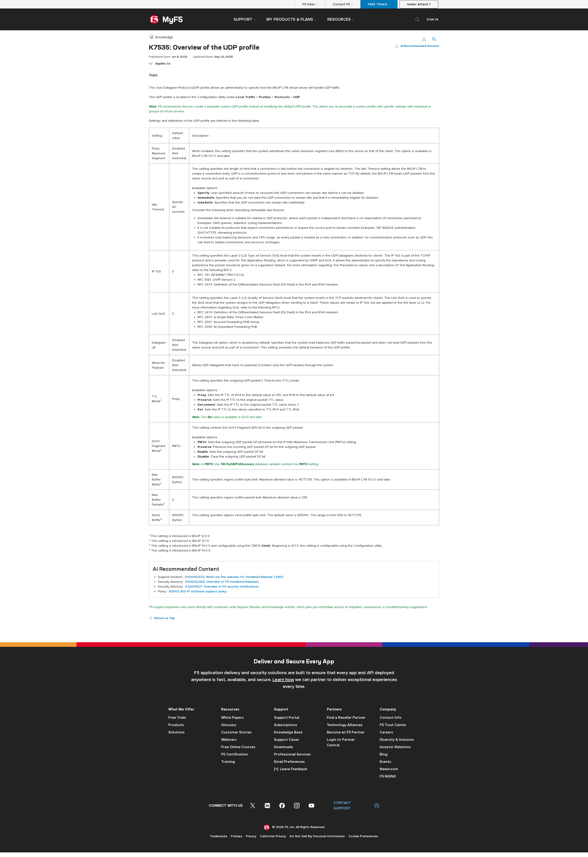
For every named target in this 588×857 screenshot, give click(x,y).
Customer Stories (236, 732)
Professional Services (292, 754)
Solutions (176, 732)
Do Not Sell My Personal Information (317, 836)
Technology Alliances (344, 725)
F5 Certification (234, 754)
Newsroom (389, 769)
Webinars (229, 739)
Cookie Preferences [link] (363, 836)
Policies (236, 836)
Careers (386, 732)
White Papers (232, 717)
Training (228, 761)
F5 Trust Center (393, 725)
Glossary (228, 725)
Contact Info (390, 717)
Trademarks (218, 836)
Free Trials (177, 717)
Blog (383, 754)
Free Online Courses (238, 747)
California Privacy (273, 836)
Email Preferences (289, 761)
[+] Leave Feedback (290, 769)
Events (385, 761)
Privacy (251, 836)
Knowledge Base (288, 732)
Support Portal (286, 717)
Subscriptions (285, 725)
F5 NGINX (388, 776)
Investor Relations (395, 747)
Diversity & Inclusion (397, 739)
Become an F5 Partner (346, 732)
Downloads (283, 747)
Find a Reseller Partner (346, 717)
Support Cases (286, 739)
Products (176, 725)
